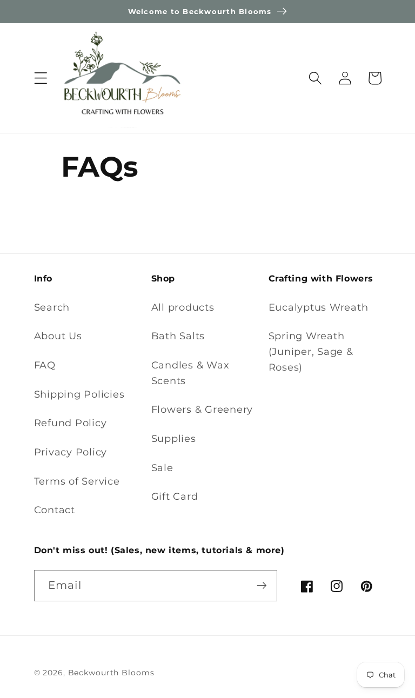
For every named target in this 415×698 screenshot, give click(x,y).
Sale (162, 467)
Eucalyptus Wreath (319, 307)
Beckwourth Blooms (111, 672)
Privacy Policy (71, 452)
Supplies (173, 438)
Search (52, 307)
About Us (58, 335)
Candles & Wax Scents (190, 372)
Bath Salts (178, 335)
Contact (54, 509)
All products (183, 307)
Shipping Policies (79, 394)
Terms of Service (77, 481)
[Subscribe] (262, 585)
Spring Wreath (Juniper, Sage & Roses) (311, 351)
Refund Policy (70, 422)
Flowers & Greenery (202, 409)
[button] (41, 78)
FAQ (45, 365)
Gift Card (174, 496)
